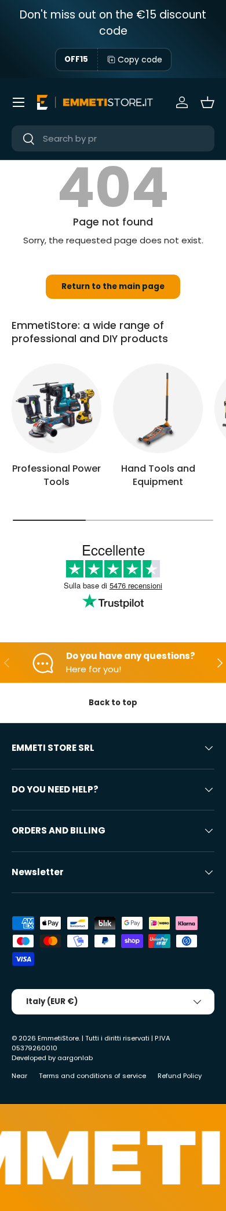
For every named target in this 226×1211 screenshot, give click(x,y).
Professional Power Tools (56, 475)
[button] (207, 102)
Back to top (113, 702)
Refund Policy (180, 1075)
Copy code (140, 59)
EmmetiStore (58, 1038)
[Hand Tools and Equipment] (158, 408)
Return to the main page (113, 286)
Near (19, 1075)
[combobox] (113, 138)
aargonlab (75, 1057)
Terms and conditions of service (92, 1075)
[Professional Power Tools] (56, 408)
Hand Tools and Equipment (158, 475)
